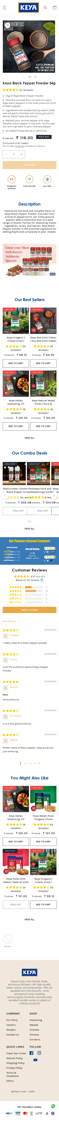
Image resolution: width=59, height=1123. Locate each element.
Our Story (12, 1019)
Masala (34, 1024)
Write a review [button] (29, 609)
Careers (11, 1024)
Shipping (19, 146)
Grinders (35, 1039)
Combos (34, 1029)
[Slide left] (23, 77)
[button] (4, 7)
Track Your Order (16, 1053)
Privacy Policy (14, 1067)
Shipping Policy (15, 1062)
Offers (10, 1080)
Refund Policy (14, 1058)
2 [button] (25, 763)
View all (29, 437)
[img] (11, 630)
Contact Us (12, 1034)
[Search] (45, 7)
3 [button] (30, 763)
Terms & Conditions (12, 1074)
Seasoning (36, 1019)
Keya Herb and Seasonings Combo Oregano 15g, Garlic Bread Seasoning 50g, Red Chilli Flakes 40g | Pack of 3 (42, 490)
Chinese (34, 1034)
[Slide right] (35, 77)
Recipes (11, 1029)
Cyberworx (31, 1094)
